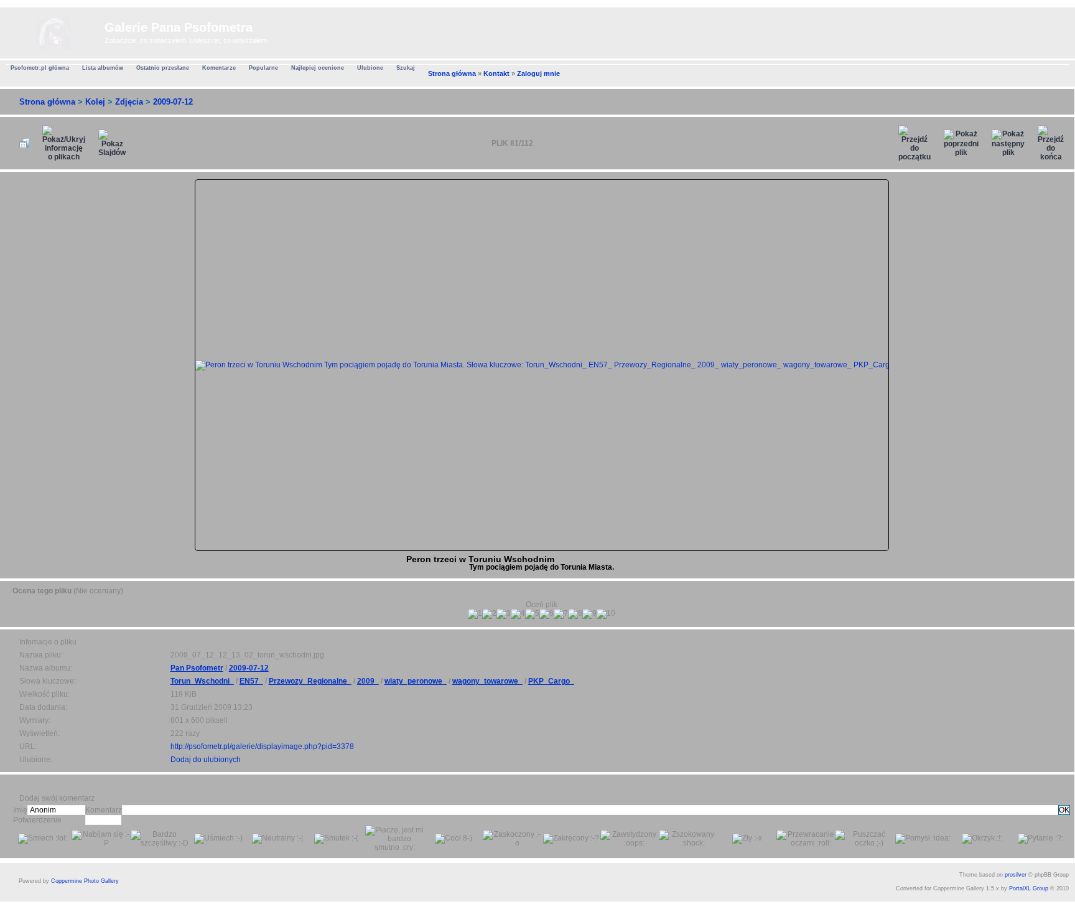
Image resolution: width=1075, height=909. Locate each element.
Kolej (95, 101)
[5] (532, 614)
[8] (575, 614)
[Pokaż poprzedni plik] (961, 143)
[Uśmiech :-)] (218, 839)
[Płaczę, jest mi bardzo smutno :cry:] (394, 839)
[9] (589, 614)
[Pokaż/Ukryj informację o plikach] (63, 143)
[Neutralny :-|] (277, 839)
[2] (489, 614)
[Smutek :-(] (336, 839)
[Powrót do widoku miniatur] (24, 143)
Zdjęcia (129, 101)
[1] (475, 614)
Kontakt (496, 73)
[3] (503, 614)
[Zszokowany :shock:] (688, 838)
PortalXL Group (1028, 888)
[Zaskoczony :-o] (512, 838)
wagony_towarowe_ (487, 681)
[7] (561, 614)
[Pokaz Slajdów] (112, 143)
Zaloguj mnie (538, 73)
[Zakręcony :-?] (571, 839)
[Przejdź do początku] (914, 143)
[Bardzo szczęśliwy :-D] (160, 838)
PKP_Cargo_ (551, 681)
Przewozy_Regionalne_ (310, 681)
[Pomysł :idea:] (923, 839)
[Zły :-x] (747, 839)
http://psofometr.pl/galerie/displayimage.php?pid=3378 (262, 746)
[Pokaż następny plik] (1008, 143)
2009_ (368, 681)
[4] (518, 614)
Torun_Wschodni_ (202, 681)
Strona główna (452, 73)
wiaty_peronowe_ (415, 681)
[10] (606, 614)
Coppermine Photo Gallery (85, 881)
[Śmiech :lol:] (42, 839)
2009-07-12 (173, 101)
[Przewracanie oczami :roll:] (805, 838)
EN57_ (251, 681)
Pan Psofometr (196, 668)
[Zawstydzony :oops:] (629, 838)
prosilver (1015, 875)
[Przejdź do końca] (1050, 143)
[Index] (54, 31)
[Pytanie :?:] (1040, 839)
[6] (546, 614)
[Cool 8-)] (453, 839)
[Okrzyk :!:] (982, 839)
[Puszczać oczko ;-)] (864, 838)
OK (1064, 810)
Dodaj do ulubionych (205, 759)
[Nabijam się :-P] (101, 838)
